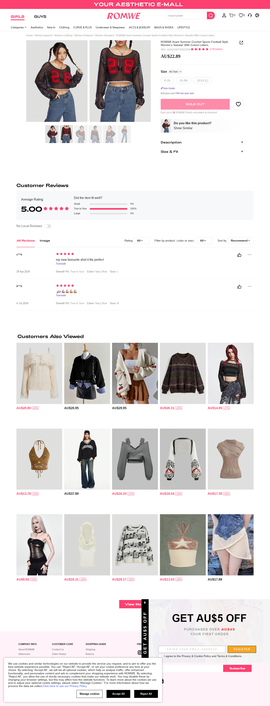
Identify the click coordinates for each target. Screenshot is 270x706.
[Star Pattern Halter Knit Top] (183, 544)
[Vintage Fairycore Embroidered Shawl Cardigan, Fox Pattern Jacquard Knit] (183, 459)
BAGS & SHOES (163, 27)
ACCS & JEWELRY (139, 27)
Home (29, 35)
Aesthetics (37, 27)
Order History (59, 654)
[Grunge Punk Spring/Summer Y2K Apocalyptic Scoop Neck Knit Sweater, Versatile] (87, 544)
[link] (135, 5)
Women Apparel (43, 35)
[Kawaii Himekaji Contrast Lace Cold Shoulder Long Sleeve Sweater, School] (39, 373)
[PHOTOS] (88, 81)
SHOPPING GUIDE (96, 644)
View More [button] (135, 604)
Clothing (64, 27)
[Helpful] (239, 255)
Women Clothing (63, 35)
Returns (90, 654)
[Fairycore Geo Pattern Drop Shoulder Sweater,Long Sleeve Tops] (183, 373)
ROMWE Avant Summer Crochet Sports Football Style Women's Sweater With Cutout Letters (194, 43)
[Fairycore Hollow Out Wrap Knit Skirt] (231, 544)
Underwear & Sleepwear (110, 27)
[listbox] (224, 15)
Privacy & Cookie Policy (196, 656)
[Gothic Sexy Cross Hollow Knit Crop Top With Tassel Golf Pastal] (39, 544)
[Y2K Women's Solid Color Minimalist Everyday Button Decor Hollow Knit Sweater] (231, 459)
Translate (61, 264)
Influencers (24, 654)
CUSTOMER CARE (62, 644)
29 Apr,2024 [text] (23, 271)
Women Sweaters (104, 35)
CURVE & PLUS (82, 27)
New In (51, 27)
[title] (135, 336)
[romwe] (123, 15)
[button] (238, 104)
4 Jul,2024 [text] (22, 303)
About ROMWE (26, 649)
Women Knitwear (84, 35)
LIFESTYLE (183, 27)
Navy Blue (97, 271)
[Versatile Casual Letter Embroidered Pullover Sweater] (87, 459)
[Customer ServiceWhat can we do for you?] (249, 15)
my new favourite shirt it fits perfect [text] (80, 259)
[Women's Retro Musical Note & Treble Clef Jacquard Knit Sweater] (135, 544)
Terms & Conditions (229, 656)
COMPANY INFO (27, 644)
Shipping (90, 649)
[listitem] (39, 384)
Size (169, 71)
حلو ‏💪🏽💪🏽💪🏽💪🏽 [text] (66, 291)
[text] (89, 254)
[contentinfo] (23, 408)
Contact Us (58, 649)
